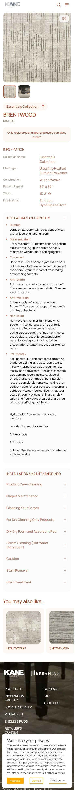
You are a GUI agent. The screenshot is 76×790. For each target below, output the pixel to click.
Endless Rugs (16, 721)
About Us (51, 703)
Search (58, 4)
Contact (51, 689)
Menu (66, 4)
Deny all (36, 780)
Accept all (15, 780)
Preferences (58, 780)
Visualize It (14, 714)
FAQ (47, 696)
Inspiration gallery (14, 698)
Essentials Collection (22, 106)
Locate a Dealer (18, 707)
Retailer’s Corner (13, 730)
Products (13, 689)
